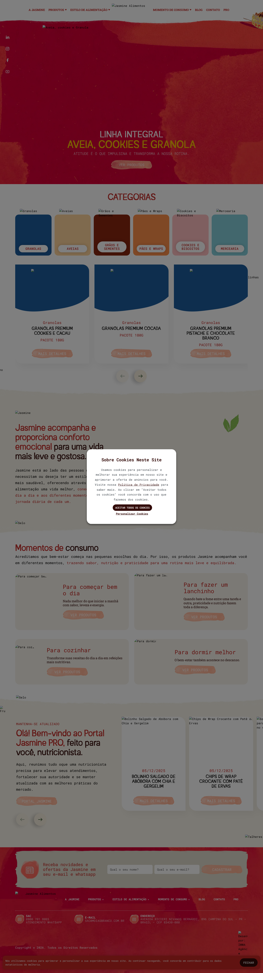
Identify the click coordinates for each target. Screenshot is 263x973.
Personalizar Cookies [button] (132, 513)
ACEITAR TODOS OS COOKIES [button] (132, 507)
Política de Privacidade (138, 484)
